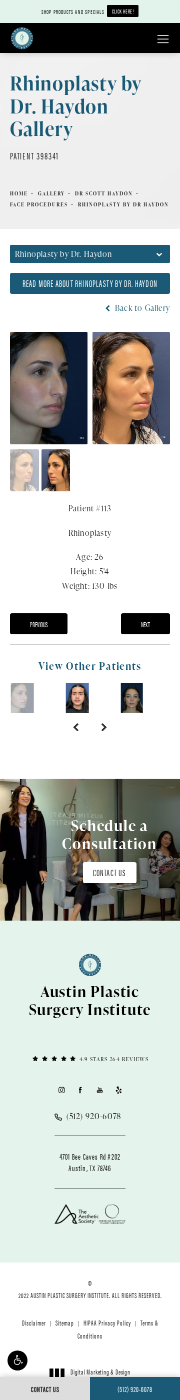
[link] (90, 1058)
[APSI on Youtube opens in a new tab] (100, 1090)
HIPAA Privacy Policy (107, 1323)
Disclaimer (34, 1323)
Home (19, 193)
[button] (18, 1361)
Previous (39, 624)
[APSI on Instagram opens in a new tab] (61, 1090)
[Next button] (104, 728)
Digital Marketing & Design (100, 1376)
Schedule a (109, 834)
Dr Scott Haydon (104, 193)
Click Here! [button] (123, 10)
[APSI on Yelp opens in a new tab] (118, 1090)
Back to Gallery (141, 308)
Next (145, 624)
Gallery (51, 193)
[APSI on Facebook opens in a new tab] (80, 1090)
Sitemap (65, 1323)
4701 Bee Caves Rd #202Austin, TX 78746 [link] (90, 1162)
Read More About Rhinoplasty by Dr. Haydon (90, 283)
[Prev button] (76, 728)
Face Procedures (39, 204)
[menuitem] (61, 1090)
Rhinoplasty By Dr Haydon (123, 204)
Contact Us (109, 872)
